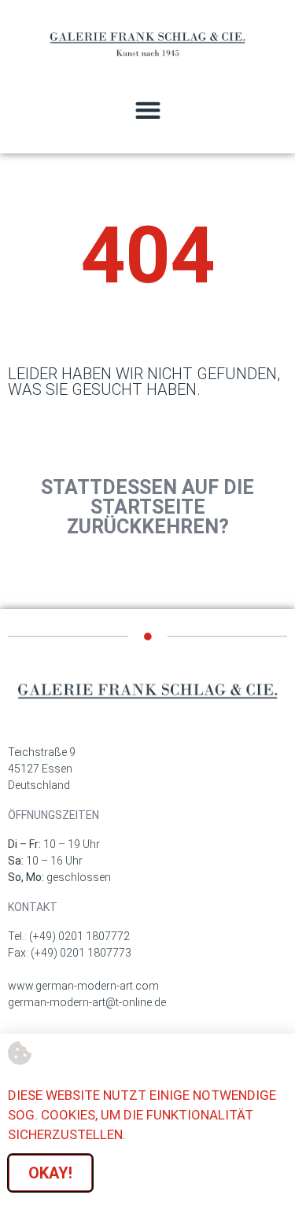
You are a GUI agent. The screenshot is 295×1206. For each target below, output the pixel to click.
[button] (147, 110)
